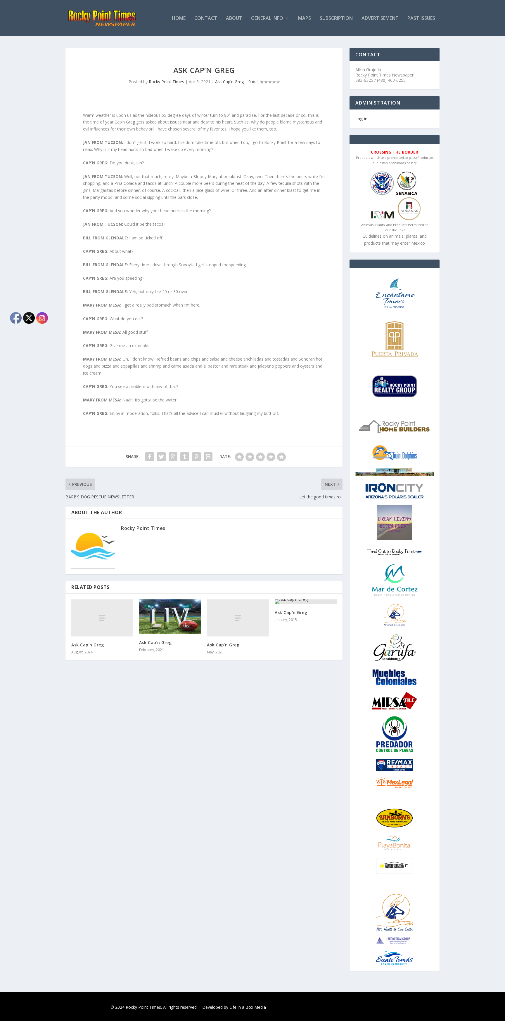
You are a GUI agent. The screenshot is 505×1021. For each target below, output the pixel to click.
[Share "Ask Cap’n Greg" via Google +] (173, 456)
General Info (267, 18)
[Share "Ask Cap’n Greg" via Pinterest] (196, 456)
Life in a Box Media (247, 1007)
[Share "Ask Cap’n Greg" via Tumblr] (185, 456)
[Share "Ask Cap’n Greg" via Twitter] (161, 456)
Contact (205, 18)
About (234, 18)
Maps (304, 18)
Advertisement (380, 18)
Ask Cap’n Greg (87, 645)
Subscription (336, 18)
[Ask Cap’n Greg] (102, 617)
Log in (361, 118)
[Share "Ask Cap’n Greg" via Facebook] (149, 456)
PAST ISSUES (421, 18)
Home (179, 18)
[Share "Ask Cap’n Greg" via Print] (208, 456)
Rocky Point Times (166, 81)
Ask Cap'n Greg (229, 81)
